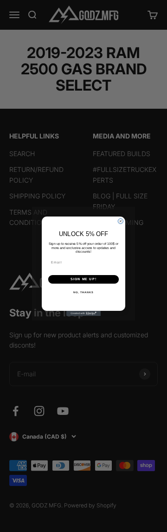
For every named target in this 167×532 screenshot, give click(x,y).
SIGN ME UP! (83, 279)
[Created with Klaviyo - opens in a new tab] (83, 313)
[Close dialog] (120, 220)
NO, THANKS (83, 291)
